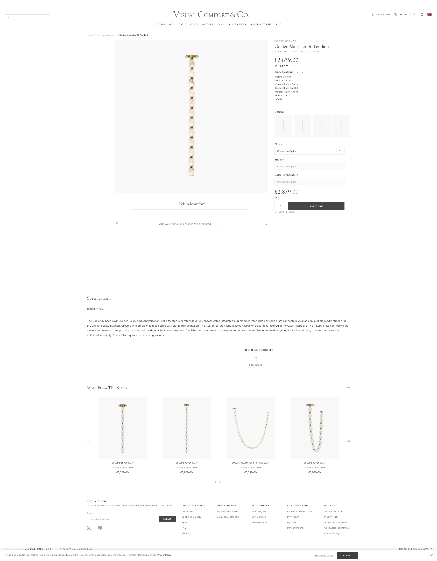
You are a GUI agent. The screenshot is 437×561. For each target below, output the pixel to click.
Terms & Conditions (334, 511)
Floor (194, 24)
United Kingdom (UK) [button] (416, 549)
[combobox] (27, 17)
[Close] (431, 555)
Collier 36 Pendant (187, 462)
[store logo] (210, 14)
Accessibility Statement (336, 522)
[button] (429, 14)
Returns (185, 522)
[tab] (218, 298)
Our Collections (260, 24)
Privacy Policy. (164, 555)
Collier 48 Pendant (315, 462)
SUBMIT (167, 518)
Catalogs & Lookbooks (228, 516)
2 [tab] (220, 482)
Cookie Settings (332, 533)
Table (182, 24)
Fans (221, 24)
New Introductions (106, 34)
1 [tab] (216, 482)
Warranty (186, 533)
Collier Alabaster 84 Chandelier (250, 462)
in (297, 72)
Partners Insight (295, 527)
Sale (278, 24)
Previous (89, 442)
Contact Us (187, 511)
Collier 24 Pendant (122, 462)
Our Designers (237, 24)
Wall (172, 24)
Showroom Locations (227, 511)
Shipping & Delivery (191, 516)
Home (90, 34)
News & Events (259, 522)
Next (348, 442)
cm (302, 72)
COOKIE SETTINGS (323, 555)
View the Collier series (310, 51)
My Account (293, 516)
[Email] (131, 519)
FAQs (184, 527)
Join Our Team (259, 516)
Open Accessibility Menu (336, 527)
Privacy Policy (331, 516)
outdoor (208, 24)
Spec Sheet (255, 364)
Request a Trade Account (299, 511)
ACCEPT (347, 555)
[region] (218, 555)
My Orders (292, 522)
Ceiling (160, 24)
